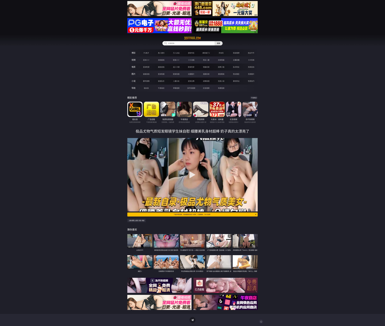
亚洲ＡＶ (146, 60)
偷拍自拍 (161, 67)
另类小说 (221, 81)
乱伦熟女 (236, 67)
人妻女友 (176, 81)
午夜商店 (161, 88)
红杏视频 (206, 88)
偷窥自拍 (146, 74)
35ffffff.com (192, 38)
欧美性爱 (191, 67)
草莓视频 (176, 88)
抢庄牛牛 (251, 53)
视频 (134, 60)
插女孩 (146, 88)
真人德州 (161, 53)
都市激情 (146, 81)
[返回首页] (261, 321)
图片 (134, 74)
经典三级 (221, 67)
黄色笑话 (236, 81)
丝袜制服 (221, 60)
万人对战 (176, 53)
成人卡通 (176, 67)
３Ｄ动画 (191, 60)
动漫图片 (191, 74)
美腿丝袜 (206, 74)
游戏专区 (191, 53)
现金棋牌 (236, 53)
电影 (134, 67)
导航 (134, 88)
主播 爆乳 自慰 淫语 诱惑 (136, 220)
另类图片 (251, 74)
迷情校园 (206, 81)
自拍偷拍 (161, 60)
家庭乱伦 (161, 81)
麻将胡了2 (206, 53)
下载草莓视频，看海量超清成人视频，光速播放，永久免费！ (192, 214)
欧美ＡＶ (176, 60)
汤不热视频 (191, 88)
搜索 (218, 43)
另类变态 (251, 67)
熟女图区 (236, 74)
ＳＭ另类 (251, 60)
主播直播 (236, 60)
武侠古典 (191, 81)
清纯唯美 (221, 74)
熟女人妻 (206, 60)
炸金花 (221, 53)
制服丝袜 (206, 67)
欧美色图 (176, 74)
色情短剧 (221, 88)
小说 (134, 81)
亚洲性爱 (146, 67)
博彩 (134, 53)
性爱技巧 (251, 81)
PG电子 (146, 53)
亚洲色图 (161, 74)
